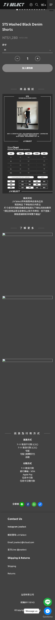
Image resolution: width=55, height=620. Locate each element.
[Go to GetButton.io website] (48, 617)
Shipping (12, 566)
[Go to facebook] (47, 611)
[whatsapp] (34, 504)
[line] (22, 504)
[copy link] (40, 504)
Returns (11, 573)
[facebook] (28, 504)
